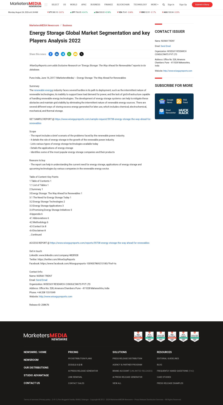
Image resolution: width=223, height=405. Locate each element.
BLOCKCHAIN (123, 4)
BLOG (159, 364)
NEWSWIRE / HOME (35, 352)
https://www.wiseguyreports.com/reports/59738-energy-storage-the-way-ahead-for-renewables (99, 243)
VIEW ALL (117, 383)
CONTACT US (32, 383)
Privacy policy (44, 400)
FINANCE (108, 4)
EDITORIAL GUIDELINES (168, 358)
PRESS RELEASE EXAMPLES (170, 383)
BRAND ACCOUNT (133, 371)
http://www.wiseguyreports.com (55, 296)
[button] (45, 4)
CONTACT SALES (76, 383)
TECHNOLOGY (140, 4)
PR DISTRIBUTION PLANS (80, 358)
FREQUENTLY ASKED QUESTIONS (175, 371)
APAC (83, 4)
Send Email (41, 280)
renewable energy (43, 90)
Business (67, 25)
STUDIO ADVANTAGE (36, 375)
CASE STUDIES (164, 377)
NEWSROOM (31, 359)
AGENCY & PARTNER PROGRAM (127, 364)
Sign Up (183, 4)
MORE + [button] (154, 4)
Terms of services (31, 400)
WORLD (73, 4)
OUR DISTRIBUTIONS (36, 367)
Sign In (171, 4)
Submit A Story (202, 4)
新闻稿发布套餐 (75, 364)
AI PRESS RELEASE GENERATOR (83, 371)
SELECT (55, 4)
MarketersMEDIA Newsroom (44, 25)
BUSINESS (95, 4)
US (64, 4)
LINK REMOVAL (75, 377)
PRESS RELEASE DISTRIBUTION (127, 358)
